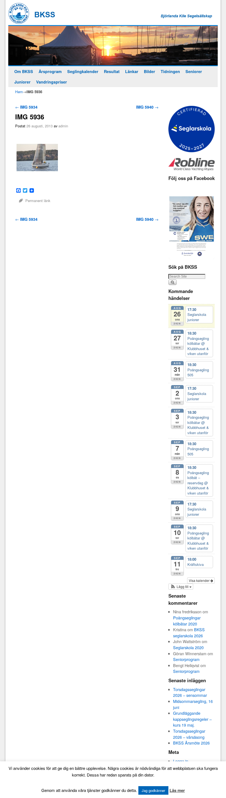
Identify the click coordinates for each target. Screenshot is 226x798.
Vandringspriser (51, 82)
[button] (181, 586)
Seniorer (193, 71)
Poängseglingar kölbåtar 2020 (187, 621)
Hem (19, 91)
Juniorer (22, 82)
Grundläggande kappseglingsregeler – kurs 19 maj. (192, 719)
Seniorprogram (186, 659)
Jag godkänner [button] (153, 790)
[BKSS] (113, 45)
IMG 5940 (147, 107)
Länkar (131, 71)
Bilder (149, 71)
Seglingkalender (82, 71)
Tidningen (170, 71)
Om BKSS (23, 71)
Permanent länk (37, 200)
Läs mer (177, 790)
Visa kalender (199, 580)
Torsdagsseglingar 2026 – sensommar (190, 692)
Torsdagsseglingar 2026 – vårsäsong (189, 734)
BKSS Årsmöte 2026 (191, 743)
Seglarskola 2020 (188, 647)
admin (63, 125)
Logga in (180, 761)
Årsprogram (50, 71)
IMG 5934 (26, 107)
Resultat (112, 71)
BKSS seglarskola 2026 (189, 632)
